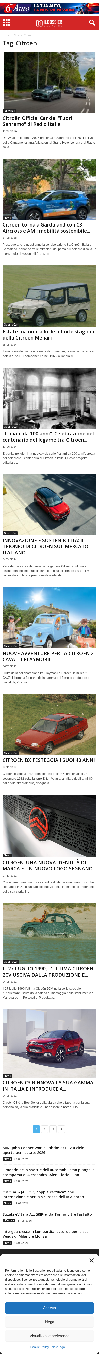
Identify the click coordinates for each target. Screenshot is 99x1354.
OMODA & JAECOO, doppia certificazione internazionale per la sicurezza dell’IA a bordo (43, 1194)
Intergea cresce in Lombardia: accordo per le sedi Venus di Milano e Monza (46, 1234)
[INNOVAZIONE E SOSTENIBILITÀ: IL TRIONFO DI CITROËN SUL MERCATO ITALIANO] (49, 504)
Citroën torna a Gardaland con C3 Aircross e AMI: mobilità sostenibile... (46, 227)
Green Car (10, 533)
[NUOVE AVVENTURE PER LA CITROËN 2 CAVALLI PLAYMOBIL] (49, 617)
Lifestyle (9, 1220)
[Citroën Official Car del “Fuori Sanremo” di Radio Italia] (49, 82)
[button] (91, 1260)
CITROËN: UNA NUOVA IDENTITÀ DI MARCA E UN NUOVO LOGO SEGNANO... (49, 865)
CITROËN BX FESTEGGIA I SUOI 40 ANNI (49, 760)
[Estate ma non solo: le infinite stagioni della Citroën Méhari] (49, 295)
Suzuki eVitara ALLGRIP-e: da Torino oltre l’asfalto (47, 1214)
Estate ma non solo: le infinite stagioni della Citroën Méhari (48, 334)
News (7, 217)
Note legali (59, 1347)
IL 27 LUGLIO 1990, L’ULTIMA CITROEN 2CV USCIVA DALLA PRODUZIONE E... (48, 971)
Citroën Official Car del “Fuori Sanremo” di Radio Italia (37, 121)
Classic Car (11, 324)
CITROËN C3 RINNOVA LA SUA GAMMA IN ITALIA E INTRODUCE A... (48, 1085)
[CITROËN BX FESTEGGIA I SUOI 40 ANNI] (49, 724)
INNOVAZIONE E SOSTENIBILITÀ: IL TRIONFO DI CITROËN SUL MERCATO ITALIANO (45, 546)
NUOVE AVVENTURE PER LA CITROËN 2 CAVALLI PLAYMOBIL (48, 656)
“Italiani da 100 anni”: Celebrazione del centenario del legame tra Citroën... (48, 436)
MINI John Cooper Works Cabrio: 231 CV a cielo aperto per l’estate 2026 (43, 1150)
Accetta (49, 1308)
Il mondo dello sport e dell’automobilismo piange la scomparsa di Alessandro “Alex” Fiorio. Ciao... (49, 1172)
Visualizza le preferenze (49, 1336)
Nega (49, 1322)
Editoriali (9, 111)
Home (6, 35)
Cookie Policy (39, 1347)
